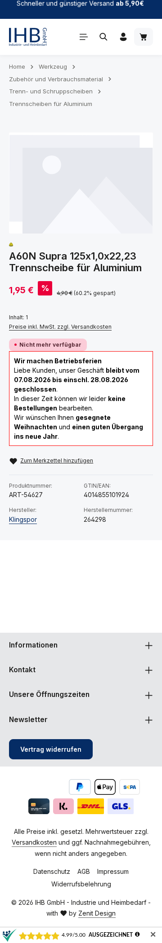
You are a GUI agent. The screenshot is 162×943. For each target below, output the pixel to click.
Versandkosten (34, 842)
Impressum (113, 871)
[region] (81, 183)
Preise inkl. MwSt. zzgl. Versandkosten (60, 326)
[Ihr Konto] (123, 37)
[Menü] (84, 37)
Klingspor (23, 519)
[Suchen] (103, 37)
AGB (83, 871)
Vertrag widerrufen (50, 749)
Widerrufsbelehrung (81, 884)
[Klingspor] (11, 244)
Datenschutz (51, 871)
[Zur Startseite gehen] (28, 37)
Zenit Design (97, 913)
